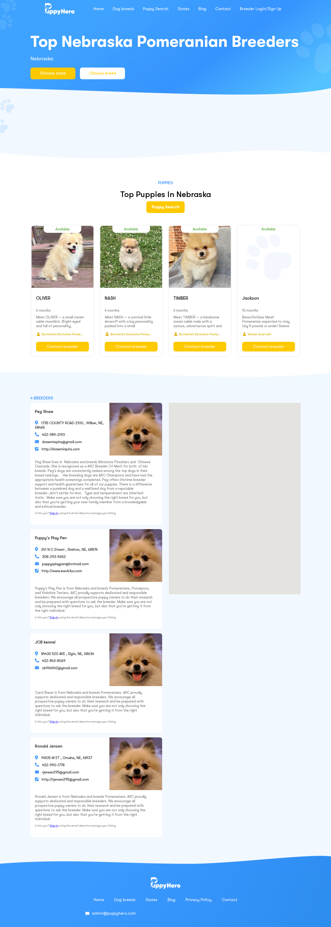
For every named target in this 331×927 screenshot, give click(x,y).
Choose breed (102, 73)
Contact (223, 9)
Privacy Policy (199, 900)
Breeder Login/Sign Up (260, 9)
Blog (202, 9)
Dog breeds (123, 9)
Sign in (54, 513)
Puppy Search (155, 9)
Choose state (53, 73)
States (183, 9)
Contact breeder (62, 346)
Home (98, 9)
